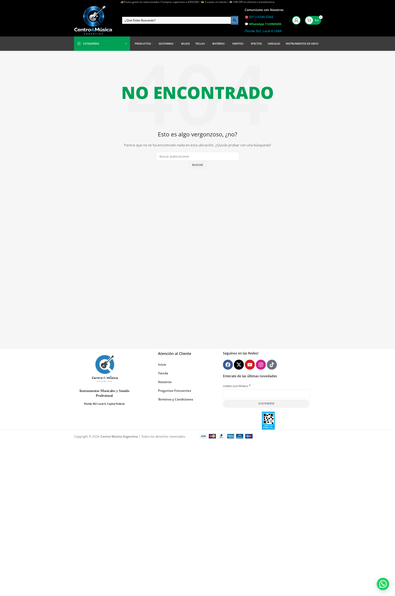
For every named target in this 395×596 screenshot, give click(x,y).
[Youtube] (250, 365)
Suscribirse (266, 403)
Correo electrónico (237, 386)
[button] (383, 584)
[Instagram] (261, 365)
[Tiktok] (272, 365)
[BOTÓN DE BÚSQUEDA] (234, 20)
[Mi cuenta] (296, 20)
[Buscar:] (176, 20)
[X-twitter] (239, 365)
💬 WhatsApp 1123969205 (263, 24)
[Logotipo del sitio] (93, 20)
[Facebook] (228, 365)
